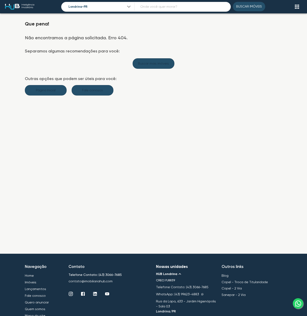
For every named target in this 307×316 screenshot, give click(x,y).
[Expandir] (129, 7)
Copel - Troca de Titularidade (245, 282)
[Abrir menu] (297, 7)
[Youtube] (107, 294)
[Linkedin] (95, 294)
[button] (186, 274)
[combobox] (100, 7)
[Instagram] (71, 294)
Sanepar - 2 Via (234, 295)
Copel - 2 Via (232, 288)
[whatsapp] (298, 303)
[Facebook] (83, 294)
